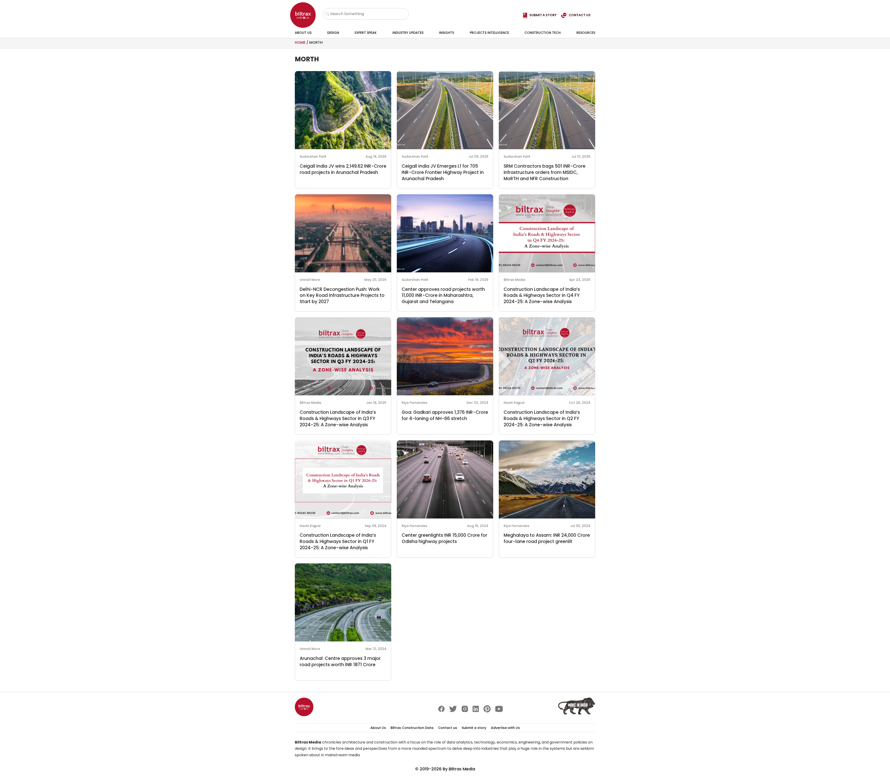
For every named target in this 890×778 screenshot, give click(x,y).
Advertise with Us (505, 727)
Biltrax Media (462, 769)
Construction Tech (542, 32)
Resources (585, 32)
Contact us (447, 727)
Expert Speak (366, 32)
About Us (303, 32)
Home (300, 42)
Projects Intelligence (489, 32)
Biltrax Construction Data (412, 727)
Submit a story (474, 727)
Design (333, 32)
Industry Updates (407, 32)
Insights (446, 32)
